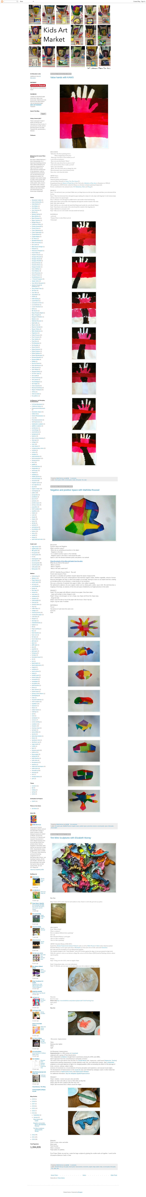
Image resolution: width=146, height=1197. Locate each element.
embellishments (36, 622)
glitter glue (34, 645)
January (35, 1117)
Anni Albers (35, 208)
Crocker (34, 786)
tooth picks (35, 760)
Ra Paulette (35, 345)
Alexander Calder (36, 200)
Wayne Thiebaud (36, 389)
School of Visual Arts (68, 183)
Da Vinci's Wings (37, 1038)
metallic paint (35, 675)
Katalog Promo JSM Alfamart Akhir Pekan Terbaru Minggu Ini (37, 986)
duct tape (34, 620)
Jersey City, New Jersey (71, 181)
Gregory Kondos (36, 267)
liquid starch (35, 663)
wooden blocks (36, 776)
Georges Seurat (36, 258)
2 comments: (73, 1165)
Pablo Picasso (91, 946)
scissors (95, 826)
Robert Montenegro (37, 355)
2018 (33, 1101)
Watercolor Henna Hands (43, 1028)
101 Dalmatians (77, 187)
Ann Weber (35, 206)
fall (32, 788)
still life (33, 523)
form (33, 462)
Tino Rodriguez (36, 381)
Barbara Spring (36, 214)
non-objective (35, 484)
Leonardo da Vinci (37, 302)
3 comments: (73, 478)
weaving (34, 772)
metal (33, 673)
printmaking (35, 695)
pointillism (34, 497)
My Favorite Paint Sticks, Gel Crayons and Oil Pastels (38, 908)
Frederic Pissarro (36, 254)
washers (34, 764)
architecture (35, 428)
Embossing (35, 576)
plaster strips (99, 1166)
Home (84, 1175)
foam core (34, 635)
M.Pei (33, 309)
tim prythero (35, 396)
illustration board (36, 657)
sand (33, 716)
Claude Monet (35, 234)
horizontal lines (36, 466)
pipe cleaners (35, 689)
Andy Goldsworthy (37, 202)
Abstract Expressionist (63, 946)
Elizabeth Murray (59, 1166)
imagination (35, 468)
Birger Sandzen (36, 220)
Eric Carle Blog (36, 913)
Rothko (34, 361)
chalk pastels (35, 600)
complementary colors (38, 448)
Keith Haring (35, 298)
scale (33, 515)
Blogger (80, 1192)
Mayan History (36, 329)
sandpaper (35, 718)
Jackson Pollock (73, 946)
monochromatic (36, 478)
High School (35, 546)
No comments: (74, 824)
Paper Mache (35, 580)
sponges (34, 730)
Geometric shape (36, 412)
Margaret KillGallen (37, 317)
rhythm (33, 513)
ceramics (34, 598)
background (35, 434)
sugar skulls (35, 744)
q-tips (33, 697)
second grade (68, 479)
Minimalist (78, 947)
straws (33, 738)
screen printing (36, 722)
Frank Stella (35, 252)
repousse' (34, 705)
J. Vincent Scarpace (37, 279)
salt (33, 714)
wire (58, 1168)
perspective (35, 495)
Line (33, 418)
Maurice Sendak (36, 327)
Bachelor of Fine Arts (90, 183)
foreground (35, 460)
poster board (35, 691)
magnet (34, 472)
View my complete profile (37, 869)
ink (32, 659)
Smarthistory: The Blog (38, 1087)
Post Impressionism (37, 420)
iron (33, 661)
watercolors (35, 768)
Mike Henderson (36, 331)
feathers (34, 625)
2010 (33, 1139)
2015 (33, 1108)
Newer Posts (54, 1175)
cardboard (34, 596)
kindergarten (35, 558)
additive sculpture (36, 426)
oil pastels (34, 683)
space (106, 826)
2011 (33, 1137)
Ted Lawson (35, 379)
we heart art (35, 997)
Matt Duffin (35, 323)
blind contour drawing (38, 438)
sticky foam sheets (37, 736)
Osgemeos (35, 333)
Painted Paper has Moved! (38, 993)
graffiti (33, 464)
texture (33, 531)
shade (73, 479)
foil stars (34, 637)
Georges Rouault (36, 257)
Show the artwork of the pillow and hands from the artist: (66, 561)
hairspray (34, 653)
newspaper (35, 681)
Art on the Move (36, 1051)
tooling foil (34, 756)
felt (32, 626)
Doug (89, 187)
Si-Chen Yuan (35, 373)
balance (34, 436)
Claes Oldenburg (36, 230)
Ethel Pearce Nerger (37, 246)
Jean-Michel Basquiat (38, 283)
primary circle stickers (37, 693)
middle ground (36, 476)
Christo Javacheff (36, 226)
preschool (89, 826)
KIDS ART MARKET (35, 105)
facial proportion (36, 458)
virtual (33, 537)
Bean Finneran (36, 218)
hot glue (34, 655)
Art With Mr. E (36, 890)
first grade (57, 826)
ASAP (33, 801)
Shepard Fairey (36, 371)
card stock (34, 594)
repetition (34, 511)
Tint (82, 479)
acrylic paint (35, 582)
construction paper (37, 614)
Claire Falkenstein (37, 232)
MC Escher (35, 311)
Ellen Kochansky (36, 242)
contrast (34, 450)
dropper (34, 618)
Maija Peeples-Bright (37, 313)
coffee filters (35, 608)
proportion (34, 507)
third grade (78, 479)
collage (34, 442)
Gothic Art (34, 414)
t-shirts (33, 746)
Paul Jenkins (35, 339)
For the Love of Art (37, 953)
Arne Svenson (35, 210)
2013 (33, 1113)
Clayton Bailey (36, 236)
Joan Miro (34, 292)
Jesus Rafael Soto (37, 288)
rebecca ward (35, 393)
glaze (33, 643)
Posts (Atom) (61, 1178)
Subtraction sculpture (37, 424)
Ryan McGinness (36, 365)
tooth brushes (35, 758)
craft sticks (34, 616)
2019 (33, 1099)
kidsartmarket (36, 940)
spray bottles (35, 732)
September (36, 1115)
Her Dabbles (35, 1059)
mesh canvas (35, 671)
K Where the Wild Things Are (43, 1041)
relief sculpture (36, 509)
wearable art (35, 770)
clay (33, 606)
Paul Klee (34, 341)
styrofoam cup (35, 742)
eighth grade (35, 548)
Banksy (34, 212)
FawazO (34, 248)
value (85, 479)
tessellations (35, 529)
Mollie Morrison (36, 824)
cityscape (34, 440)
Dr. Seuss (34, 238)
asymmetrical (35, 432)
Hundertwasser (36, 277)
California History (36, 224)
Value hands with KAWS (62, 77)
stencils (34, 734)
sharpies (34, 726)
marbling (34, 474)
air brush (34, 584)
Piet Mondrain (35, 343)
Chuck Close (35, 228)
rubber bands (35, 709)
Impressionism (79, 1166)
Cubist (97, 946)
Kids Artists (35, 877)
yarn (33, 778)
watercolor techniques (38, 766)
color (33, 444)
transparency (35, 762)
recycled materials (37, 699)
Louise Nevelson (36, 306)
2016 (33, 1106)
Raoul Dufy (35, 347)
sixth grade (35, 567)
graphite (34, 649)
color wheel (35, 446)
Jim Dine (34, 290)
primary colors (35, 505)
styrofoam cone (36, 740)
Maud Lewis (35, 325)
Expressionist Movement (38, 408)
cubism (34, 452)
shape (33, 519)
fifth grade (34, 550)
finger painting (36, 628)
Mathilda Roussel (67, 826)
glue (61, 826)
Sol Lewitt (34, 375)
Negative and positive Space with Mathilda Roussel (74, 490)
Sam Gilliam (35, 369)
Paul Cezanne (36, 337)
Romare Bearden (36, 357)
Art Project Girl (36, 1010)
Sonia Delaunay (36, 377)
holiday (34, 790)
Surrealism (104, 947)
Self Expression (36, 422)
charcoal (34, 602)
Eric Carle (34, 244)
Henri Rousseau (36, 273)
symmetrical (35, 527)
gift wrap (34, 641)
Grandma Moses (36, 265)
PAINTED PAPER (37, 991)
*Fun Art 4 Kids (36, 927)
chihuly (34, 392)
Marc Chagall (35, 315)
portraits (34, 501)
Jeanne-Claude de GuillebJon (37, 285)
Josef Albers (35, 294)
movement (85, 1166)
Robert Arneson (36, 349)
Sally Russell (35, 367)
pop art (34, 499)
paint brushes (35, 685)
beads (33, 588)
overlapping (35, 490)
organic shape (92, 1166)
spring (33, 792)
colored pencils (36, 612)
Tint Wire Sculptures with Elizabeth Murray (70, 838)
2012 (33, 1134)
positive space (83, 826)
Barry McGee (35, 216)
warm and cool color (37, 539)
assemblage (35, 430)
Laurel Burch (35, 300)
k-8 (32, 556)
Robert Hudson (36, 351)
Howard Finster (36, 275)
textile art (34, 752)
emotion (34, 454)
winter (33, 794)
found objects (35, 639)
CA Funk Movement (37, 404)
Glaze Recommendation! (43, 971)
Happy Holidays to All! (43, 917)
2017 (33, 1103)
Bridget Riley (35, 222)
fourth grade (58, 479)
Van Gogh (34, 383)
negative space (75, 826)
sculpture (34, 724)
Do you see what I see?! (43, 1000)
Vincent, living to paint (42, 880)
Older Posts (114, 1175)
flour (33, 631)
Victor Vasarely (36, 385)
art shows (34, 808)
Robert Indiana (36, 353)
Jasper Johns (35, 281)
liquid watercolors (36, 665)
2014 (33, 1110)
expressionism (36, 456)
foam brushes (35, 633)
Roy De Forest (36, 363)
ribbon (33, 707)
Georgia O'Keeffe (36, 260)
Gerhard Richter (36, 263)
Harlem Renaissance (37, 416)
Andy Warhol (35, 204)
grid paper (34, 651)
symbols (34, 525)
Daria (83, 187)
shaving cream (36, 728)
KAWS (62, 479)
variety (33, 535)
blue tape (34, 590)
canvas (34, 592)
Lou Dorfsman (35, 304)
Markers (34, 319)
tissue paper (54, 827)
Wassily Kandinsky (37, 387)
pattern (34, 492)
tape (33, 748)
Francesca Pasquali (37, 250)
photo (33, 687)
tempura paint (35, 750)
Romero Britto (35, 359)
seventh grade (36, 565)
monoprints (35, 679)
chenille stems (36, 604)
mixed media (35, 677)
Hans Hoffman (36, 269)
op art (33, 486)
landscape (34, 470)
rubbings (34, 711)
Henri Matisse (35, 271)
